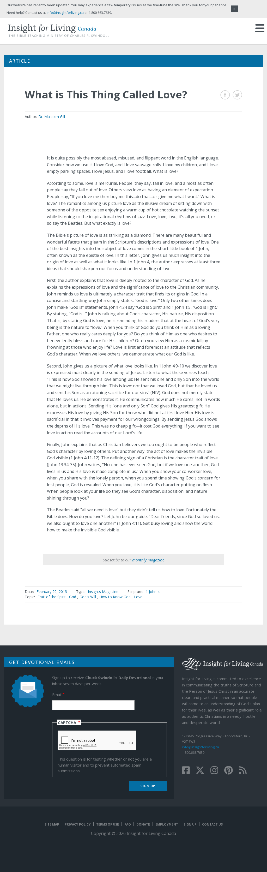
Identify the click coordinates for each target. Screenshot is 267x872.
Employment (166, 824)
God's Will (88, 596)
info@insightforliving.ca (200, 747)
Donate (143, 824)
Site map (52, 824)
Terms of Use (107, 824)
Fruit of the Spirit (52, 596)
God (72, 596)
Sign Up (190, 824)
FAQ (127, 824)
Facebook (225, 94)
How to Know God (115, 596)
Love (138, 596)
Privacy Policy (78, 824)
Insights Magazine (103, 591)
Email (57, 694)
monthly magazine (148, 559)
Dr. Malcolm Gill (51, 116)
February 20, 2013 (52, 591)
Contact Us (212, 824)
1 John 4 (153, 591)
